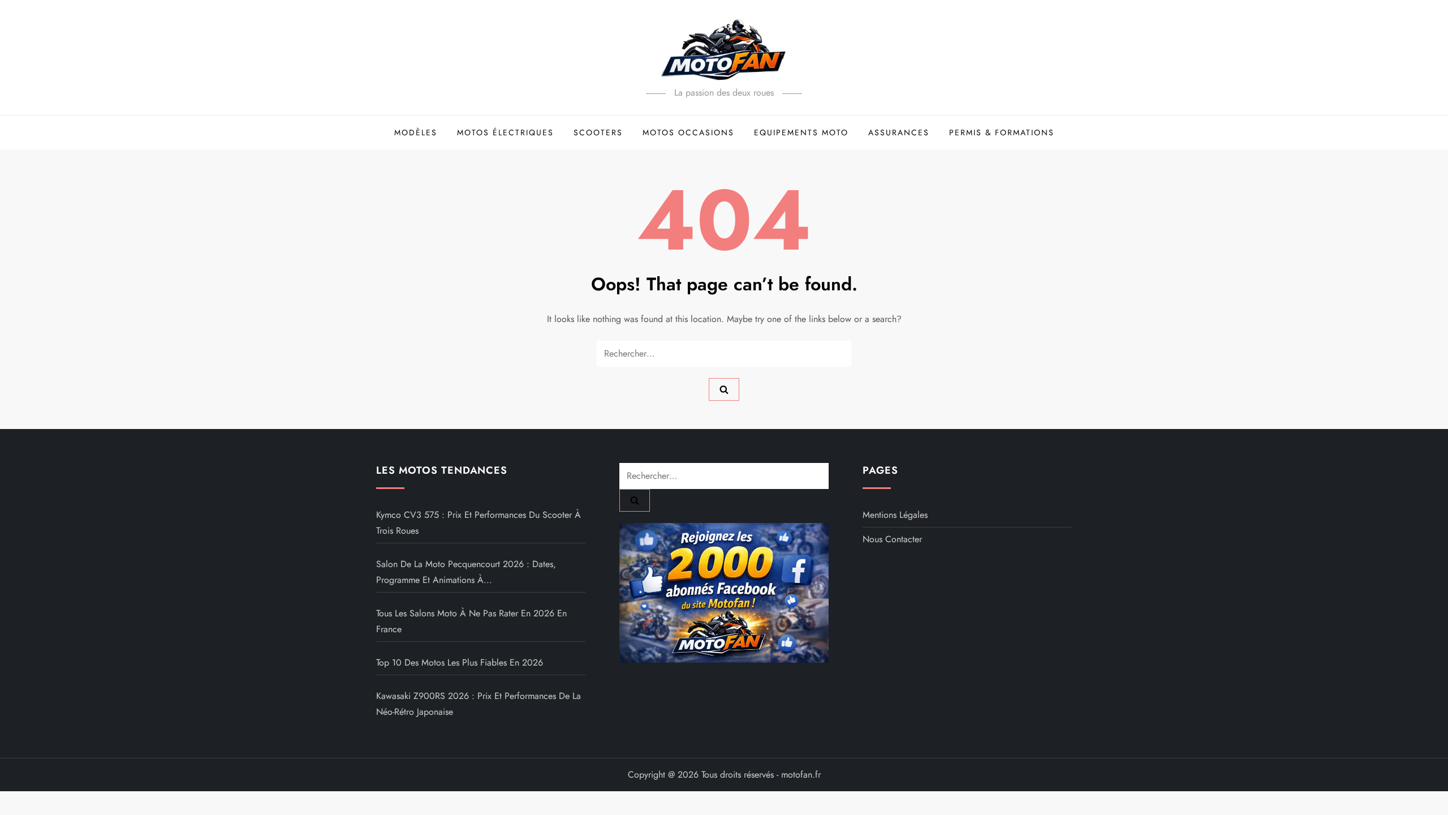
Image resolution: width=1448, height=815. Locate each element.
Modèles (415, 132)
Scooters (598, 132)
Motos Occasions (688, 132)
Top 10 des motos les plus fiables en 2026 (459, 662)
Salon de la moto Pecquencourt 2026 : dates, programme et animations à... (466, 571)
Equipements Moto (801, 132)
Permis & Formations (1001, 132)
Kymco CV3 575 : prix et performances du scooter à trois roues (478, 522)
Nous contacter (892, 539)
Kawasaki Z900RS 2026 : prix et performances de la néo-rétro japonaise (478, 703)
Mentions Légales (895, 514)
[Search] (724, 389)
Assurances (898, 132)
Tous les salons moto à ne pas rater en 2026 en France (471, 621)
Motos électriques (505, 132)
